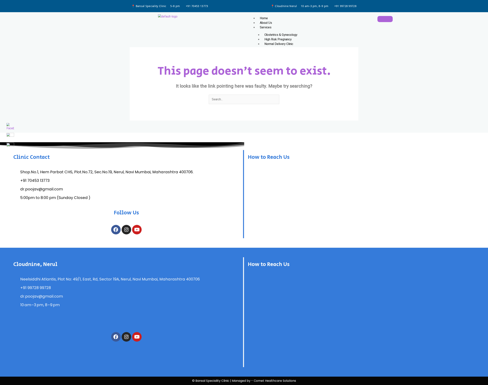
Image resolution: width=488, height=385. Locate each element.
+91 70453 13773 (197, 6)
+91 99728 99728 (345, 6)
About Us (266, 23)
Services (265, 27)
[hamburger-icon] (385, 19)
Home (264, 18)
